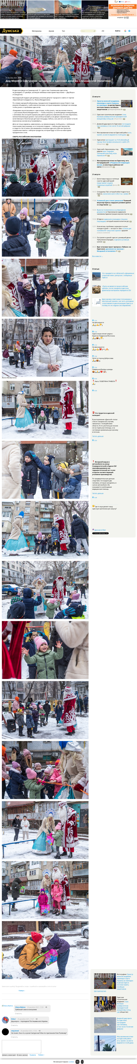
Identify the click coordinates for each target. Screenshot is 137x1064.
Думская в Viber (100, 530)
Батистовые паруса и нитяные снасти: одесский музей (108, 180)
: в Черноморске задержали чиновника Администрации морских (113, 213)
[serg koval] (5, 1035)
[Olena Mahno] (7, 1006)
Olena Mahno (20, 1007)
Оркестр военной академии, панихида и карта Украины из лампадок (108, 103)
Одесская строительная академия (109, 115)
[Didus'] (5, 1023)
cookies (71, 1062)
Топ (63, 31)
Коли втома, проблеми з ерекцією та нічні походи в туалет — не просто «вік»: (112, 227)
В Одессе (100, 219)
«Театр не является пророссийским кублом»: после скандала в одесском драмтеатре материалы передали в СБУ (116, 288)
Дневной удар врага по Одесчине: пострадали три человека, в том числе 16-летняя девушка (40, 16)
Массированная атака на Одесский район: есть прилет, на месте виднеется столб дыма (125, 1039)
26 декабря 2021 (11, 78)
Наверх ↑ (22, 991)
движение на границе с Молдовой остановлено (110, 250)
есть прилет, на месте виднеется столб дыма (114, 134)
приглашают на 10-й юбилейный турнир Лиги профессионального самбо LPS (113, 141)
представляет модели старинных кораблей (105, 184)
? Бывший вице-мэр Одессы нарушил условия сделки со (114, 203)
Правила (33, 1055)
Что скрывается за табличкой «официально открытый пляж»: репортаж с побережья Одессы (118, 275)
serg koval (15, 1031)
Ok (77, 1062)
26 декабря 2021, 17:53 (29, 1031)
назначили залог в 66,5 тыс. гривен (116, 194)
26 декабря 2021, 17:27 (26, 1019)
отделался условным (121, 240)
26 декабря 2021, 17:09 (35, 1007)
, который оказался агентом (117, 221)
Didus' (13, 1019)
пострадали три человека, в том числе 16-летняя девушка (114, 125)
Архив (51, 31)
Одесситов (101, 140)
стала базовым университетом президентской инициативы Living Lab (112, 117)
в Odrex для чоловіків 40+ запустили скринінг (114, 229)
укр (103, 31)
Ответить (18, 1014)
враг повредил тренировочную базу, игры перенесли (107, 153)
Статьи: (96, 268)
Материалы (36, 31)
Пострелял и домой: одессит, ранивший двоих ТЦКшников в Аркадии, (114, 239)
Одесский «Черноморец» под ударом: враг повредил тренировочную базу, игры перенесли (67, 16)
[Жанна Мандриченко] (45, 376)
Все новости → (97, 256)
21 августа (96, 174)
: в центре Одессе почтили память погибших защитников (109, 107)
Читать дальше (97, 436)
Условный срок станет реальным (110, 201)
